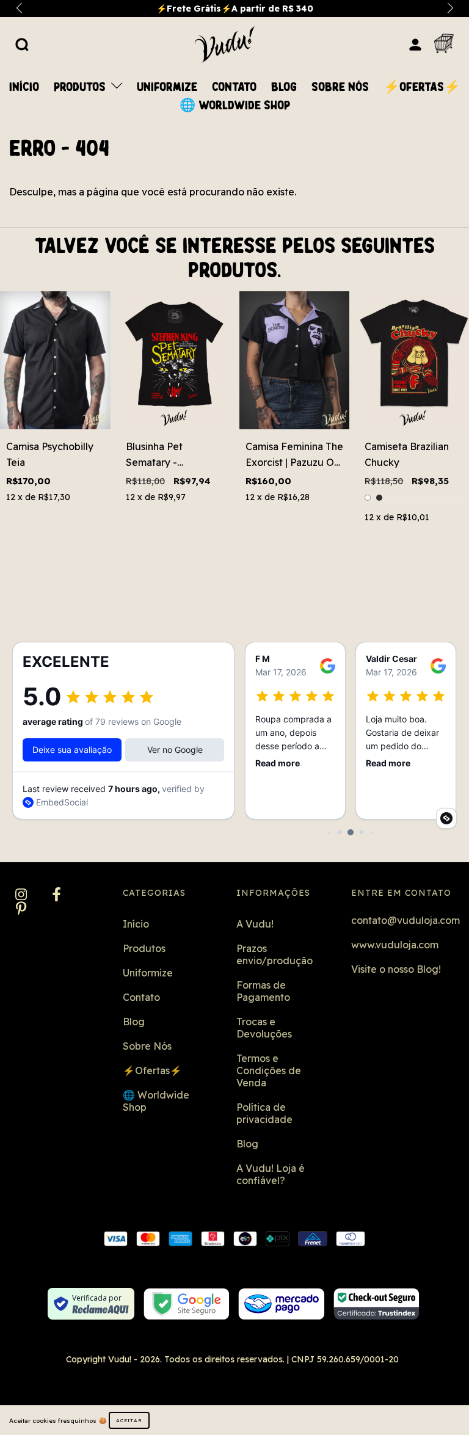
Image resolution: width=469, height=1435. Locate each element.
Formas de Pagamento (263, 991)
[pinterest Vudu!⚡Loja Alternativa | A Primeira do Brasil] (21, 909)
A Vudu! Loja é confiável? (270, 1174)
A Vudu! (255, 924)
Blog (284, 87)
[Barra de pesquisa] (22, 44)
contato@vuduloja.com (405, 920)
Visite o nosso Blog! (396, 969)
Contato (234, 87)
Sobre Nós (340, 87)
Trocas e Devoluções (264, 1027)
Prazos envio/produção (274, 954)
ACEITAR (129, 1420)
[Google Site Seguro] (186, 1304)
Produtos (81, 87)
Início (24, 87)
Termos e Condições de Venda (268, 1070)
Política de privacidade (264, 1113)
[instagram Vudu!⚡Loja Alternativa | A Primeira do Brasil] (22, 895)
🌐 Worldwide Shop (235, 105)
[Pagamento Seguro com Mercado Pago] (281, 1304)
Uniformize (167, 87)
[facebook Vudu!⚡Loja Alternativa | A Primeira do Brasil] (56, 895)
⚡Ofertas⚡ (422, 87)
